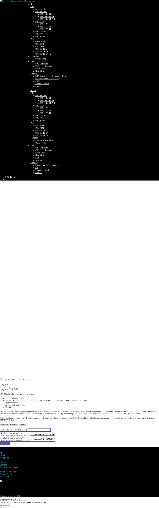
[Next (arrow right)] (3, 507)
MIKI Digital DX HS (43, 54)
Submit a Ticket (42, 83)
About (2, 453)
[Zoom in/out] (1, 505)
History (3, 462)
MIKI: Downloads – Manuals (47, 78)
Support (33, 73)
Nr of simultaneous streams (11, 433)
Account (38, 160)
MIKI (32, 39)
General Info (40, 9)
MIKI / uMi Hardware (44, 66)
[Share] (6, 505)
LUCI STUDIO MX (47, 19)
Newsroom (4, 458)
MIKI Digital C (41, 49)
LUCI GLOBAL (41, 31)
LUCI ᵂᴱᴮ (38, 34)
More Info (4, 425)
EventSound (35, 56)
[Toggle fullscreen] (3, 505)
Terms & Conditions (8, 471)
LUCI (32, 6)
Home (33, 4)
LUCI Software (41, 63)
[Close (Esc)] (8, 505)
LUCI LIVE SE (45, 26)
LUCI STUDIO (41, 11)
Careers (3, 455)
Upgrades (39, 71)
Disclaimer (4, 476)
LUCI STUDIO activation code (13, 430)
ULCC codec (40, 143)
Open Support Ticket (9, 467)
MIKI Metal (39, 46)
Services (34, 138)
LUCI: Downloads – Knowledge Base (50, 76)
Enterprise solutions (44, 140)
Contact (38, 86)
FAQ (37, 81)
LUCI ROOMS (40, 36)
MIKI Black (39, 44)
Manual (22, 425)
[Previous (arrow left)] (1, 507)
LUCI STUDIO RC (47, 16)
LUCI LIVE (39, 21)
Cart (37, 157)
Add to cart (5, 443)
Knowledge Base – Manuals (47, 165)
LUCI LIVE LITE (46, 29)
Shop (32, 61)
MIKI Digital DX (41, 51)
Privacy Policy (6, 474)
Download (13, 425)
